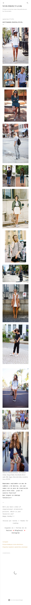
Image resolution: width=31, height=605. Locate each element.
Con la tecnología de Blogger (17, 600)
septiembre (18, 547)
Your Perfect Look (12, 6)
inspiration (11, 547)
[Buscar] (27, 2)
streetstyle (25, 547)
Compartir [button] (5, 542)
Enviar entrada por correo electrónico (13, 544)
